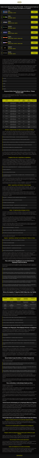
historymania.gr (19, 455)
